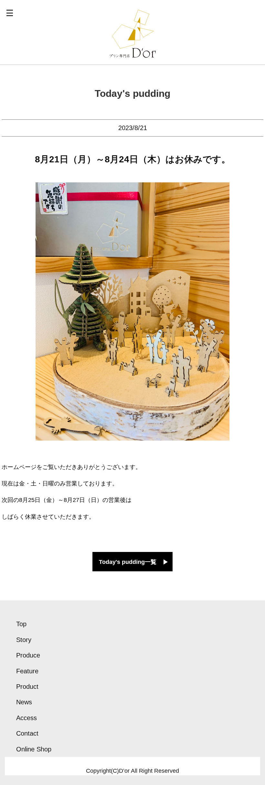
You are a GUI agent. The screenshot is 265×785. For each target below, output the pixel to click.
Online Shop (33, 749)
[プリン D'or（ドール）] (133, 53)
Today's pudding (132, 93)
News (24, 702)
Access (26, 717)
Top (21, 623)
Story (23, 639)
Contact (27, 733)
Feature (27, 671)
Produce (28, 655)
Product (27, 686)
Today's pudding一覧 (127, 562)
